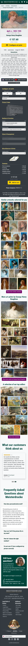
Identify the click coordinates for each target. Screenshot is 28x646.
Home (2, 6)
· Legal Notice (5, 607)
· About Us (4, 616)
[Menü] (1, 2)
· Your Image (18, 605)
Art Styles (8, 6)
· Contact (4, 605)
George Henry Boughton (8, 7)
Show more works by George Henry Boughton (14, 379)
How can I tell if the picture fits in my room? (13, 532)
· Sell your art (18, 607)
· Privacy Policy (5, 611)
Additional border (5, 96)
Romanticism (14, 6)
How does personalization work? (13, 504)
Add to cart (15, 182)
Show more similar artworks (14, 291)
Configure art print (15, 45)
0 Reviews (17, 82)
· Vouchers (17, 612)
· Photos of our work (19, 611)
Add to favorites (21, 79)
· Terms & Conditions (6, 609)
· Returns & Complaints (7, 614)
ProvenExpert (11, 475)
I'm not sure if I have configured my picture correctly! (14, 547)
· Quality (17, 609)
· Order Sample (18, 614)
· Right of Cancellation (7, 612)
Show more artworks (14, 437)
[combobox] (14, 98)
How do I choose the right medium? (11, 540)
